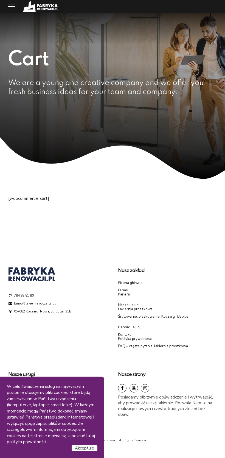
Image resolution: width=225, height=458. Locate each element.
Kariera (124, 294)
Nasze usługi (128, 305)
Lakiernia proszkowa (135, 309)
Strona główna (130, 282)
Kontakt (124, 334)
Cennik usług (129, 327)
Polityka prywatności (135, 338)
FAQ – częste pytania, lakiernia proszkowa (153, 346)
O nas (123, 290)
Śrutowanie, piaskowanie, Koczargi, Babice (153, 316)
